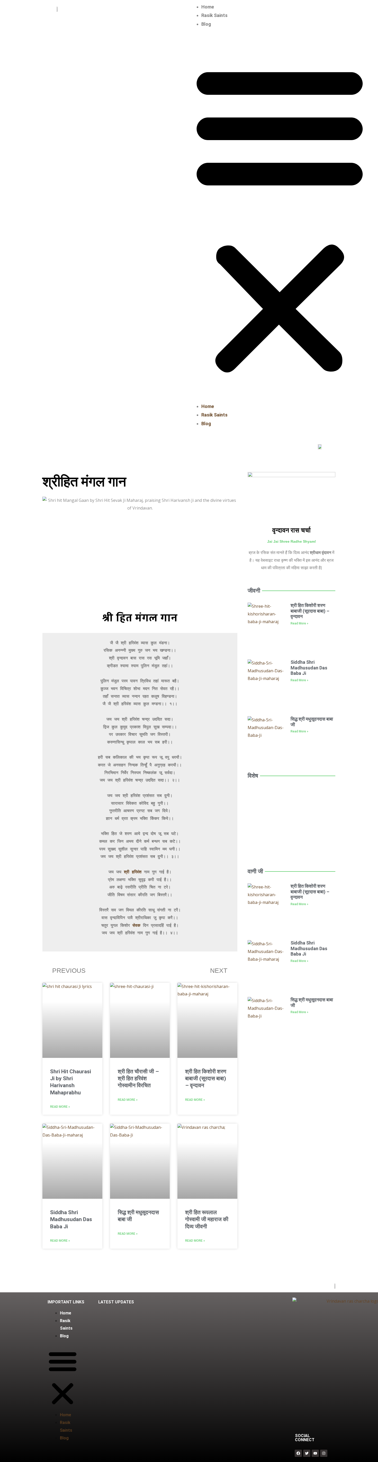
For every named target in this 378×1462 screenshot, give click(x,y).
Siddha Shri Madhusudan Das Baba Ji (71, 1219)
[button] (279, 218)
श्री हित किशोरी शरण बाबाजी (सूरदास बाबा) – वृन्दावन (205, 1078)
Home (207, 7)
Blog (206, 24)
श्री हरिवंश (132, 872)
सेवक (136, 925)
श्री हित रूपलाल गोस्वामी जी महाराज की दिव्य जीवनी (206, 1219)
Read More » (60, 1107)
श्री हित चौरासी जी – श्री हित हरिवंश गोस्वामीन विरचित (138, 1078)
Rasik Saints (214, 15)
